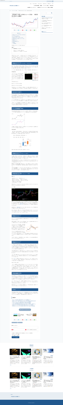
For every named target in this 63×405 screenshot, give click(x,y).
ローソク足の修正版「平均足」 (16, 36)
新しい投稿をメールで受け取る (16, 335)
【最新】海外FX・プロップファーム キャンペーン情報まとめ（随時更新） (45, 7)
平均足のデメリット (15, 40)
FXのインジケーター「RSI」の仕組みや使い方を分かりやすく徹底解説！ (21, 301)
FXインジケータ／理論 (14, 10)
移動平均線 (18, 207)
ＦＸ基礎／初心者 (51, 5)
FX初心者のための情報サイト (14, 5)
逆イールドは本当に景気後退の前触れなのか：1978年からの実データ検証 (47, 23)
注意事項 (13, 42)
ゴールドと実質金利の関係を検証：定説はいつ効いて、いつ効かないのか (47, 25)
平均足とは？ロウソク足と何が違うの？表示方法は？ (19, 34)
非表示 (19, 33)
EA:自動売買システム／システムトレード (31, 7)
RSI (22, 203)
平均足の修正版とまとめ (15, 41)
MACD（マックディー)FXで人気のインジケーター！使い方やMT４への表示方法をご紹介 (24, 300)
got (10, 388)
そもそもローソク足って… (15, 35)
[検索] (51, 13)
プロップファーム (45, 3)
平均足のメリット (14, 39)
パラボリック (21, 204)
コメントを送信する (15, 337)
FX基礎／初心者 (20, 322)
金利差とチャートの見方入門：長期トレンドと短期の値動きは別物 (47, 28)
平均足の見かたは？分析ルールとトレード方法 (18, 38)
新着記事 (41, 5)
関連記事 (14, 43)
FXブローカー (49, 3)
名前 (13, 329)
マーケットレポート (35, 3)
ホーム (31, 3)
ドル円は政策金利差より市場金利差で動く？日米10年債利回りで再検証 (47, 21)
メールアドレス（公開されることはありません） (31, 329)
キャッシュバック (40, 3)
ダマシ (15, 258)
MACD (21, 203)
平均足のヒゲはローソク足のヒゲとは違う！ (18, 37)
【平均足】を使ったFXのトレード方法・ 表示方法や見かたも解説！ (25, 10)
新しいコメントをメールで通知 (16, 334)
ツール (52, 3)
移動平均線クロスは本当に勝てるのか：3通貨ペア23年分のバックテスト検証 (47, 18)
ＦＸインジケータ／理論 (45, 5)
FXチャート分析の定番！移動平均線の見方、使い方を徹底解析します (21, 299)
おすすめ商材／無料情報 (36, 5)
